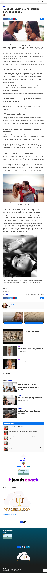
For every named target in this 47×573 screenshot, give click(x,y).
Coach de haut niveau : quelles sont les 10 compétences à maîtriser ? (30, 398)
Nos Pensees (21, 415)
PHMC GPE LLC (17, 570)
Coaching (4, 6)
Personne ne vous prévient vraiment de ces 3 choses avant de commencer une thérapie (25, 447)
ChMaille (8, 15)
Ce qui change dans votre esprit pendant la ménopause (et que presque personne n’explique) (30, 411)
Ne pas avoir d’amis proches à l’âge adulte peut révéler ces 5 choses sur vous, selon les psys (25, 441)
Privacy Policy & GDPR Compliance (9, 514)
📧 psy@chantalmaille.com (8, 530)
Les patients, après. (24, 361)
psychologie (36, 294)
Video (25, 329)
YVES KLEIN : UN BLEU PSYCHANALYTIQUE (31, 332)
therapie (42, 294)
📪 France (5, 532)
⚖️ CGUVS (27, 568)
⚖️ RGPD (31, 568)
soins (39, 294)
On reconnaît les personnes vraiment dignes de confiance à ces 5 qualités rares (23, 436)
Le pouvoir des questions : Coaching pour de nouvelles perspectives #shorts (30, 349)
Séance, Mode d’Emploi (39, 568)
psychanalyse (31, 294)
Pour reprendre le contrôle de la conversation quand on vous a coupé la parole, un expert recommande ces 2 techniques (29, 387)
